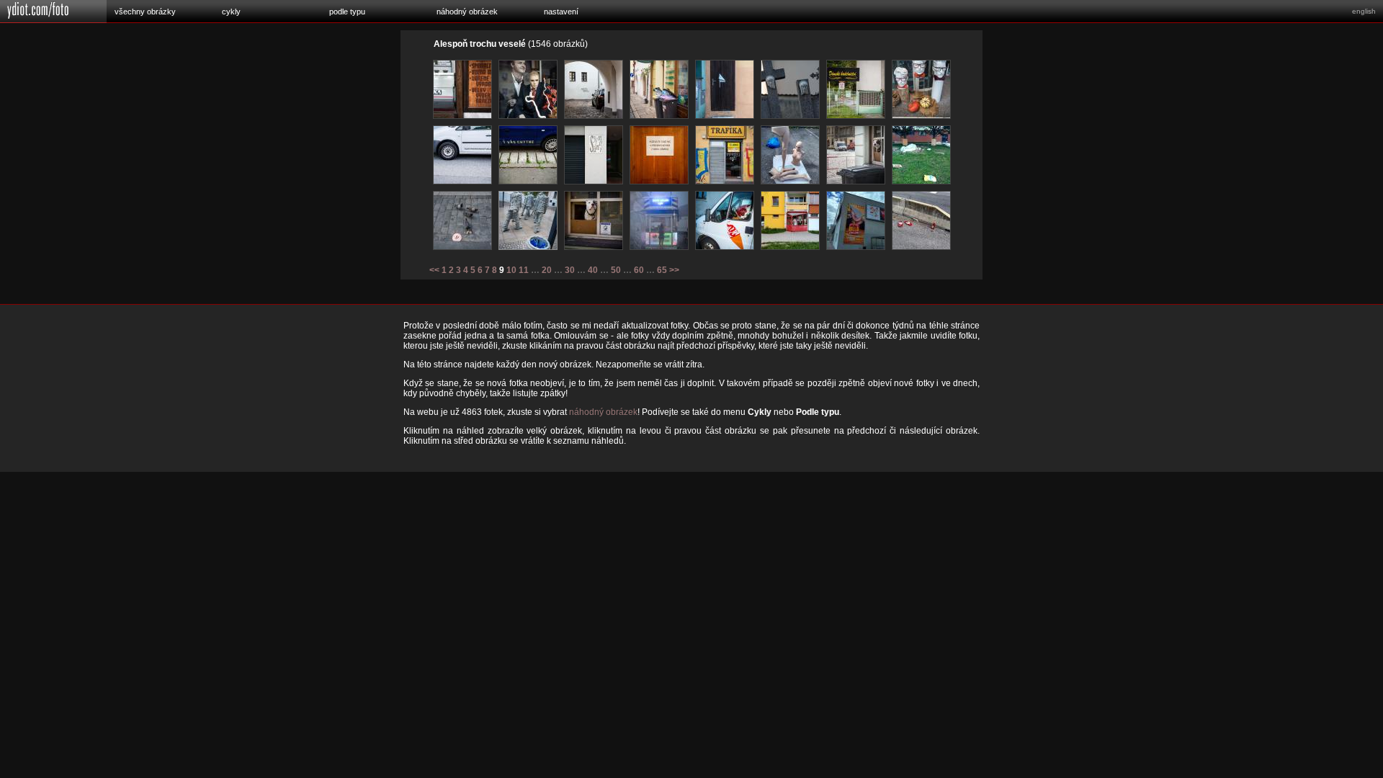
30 (570, 270)
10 (511, 270)
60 (639, 270)
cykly (231, 11)
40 (593, 270)
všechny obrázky (145, 11)
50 (616, 270)
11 (524, 270)
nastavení (561, 11)
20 (547, 270)
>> (674, 270)
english (1364, 11)
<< (434, 270)
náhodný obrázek (467, 11)
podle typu (347, 11)
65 (662, 270)
